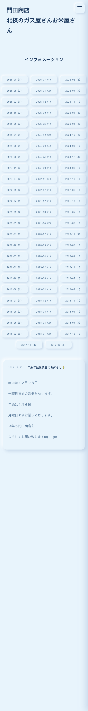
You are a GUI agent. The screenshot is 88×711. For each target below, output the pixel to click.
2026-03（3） (73, 90)
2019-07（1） (73, 278)
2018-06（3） (15, 322)
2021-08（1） (44, 212)
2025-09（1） (44, 112)
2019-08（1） (44, 278)
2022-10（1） (73, 179)
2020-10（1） (15, 245)
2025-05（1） (44, 123)
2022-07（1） (44, 190)
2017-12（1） (73, 333)
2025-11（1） (73, 101)
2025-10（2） (15, 112)
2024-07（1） (73, 145)
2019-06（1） (15, 289)
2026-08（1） (15, 79)
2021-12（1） (44, 201)
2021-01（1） (15, 234)
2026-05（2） (15, 90)
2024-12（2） (44, 134)
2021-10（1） (73, 201)
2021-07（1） (73, 212)
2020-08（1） (73, 245)
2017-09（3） (59, 344)
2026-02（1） (15, 101)
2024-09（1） (15, 145)
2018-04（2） (44, 322)
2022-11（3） (44, 179)
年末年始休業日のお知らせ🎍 (46, 367)
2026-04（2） (44, 90)
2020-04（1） (44, 256)
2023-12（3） (73, 156)
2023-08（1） (73, 167)
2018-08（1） (44, 311)
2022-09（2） (15, 190)
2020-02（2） (15, 267)
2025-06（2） (15, 123)
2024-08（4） (44, 145)
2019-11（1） (73, 267)
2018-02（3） (15, 333)
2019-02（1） (73, 289)
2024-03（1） (44, 156)
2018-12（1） (44, 300)
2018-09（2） (15, 311)
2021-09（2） (15, 212)
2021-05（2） (15, 223)
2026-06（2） (73, 79)
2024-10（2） (73, 134)
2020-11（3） (73, 234)
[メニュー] (80, 8)
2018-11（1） (73, 300)
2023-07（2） (15, 179)
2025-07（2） (73, 112)
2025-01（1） (15, 134)
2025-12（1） (44, 101)
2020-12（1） (44, 234)
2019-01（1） (15, 300)
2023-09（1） (44, 167)
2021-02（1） (73, 223)
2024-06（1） (15, 156)
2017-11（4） (29, 344)
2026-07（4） (44, 79)
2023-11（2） (15, 167)
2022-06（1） (73, 190)
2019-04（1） (44, 289)
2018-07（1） (73, 311)
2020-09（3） (44, 245)
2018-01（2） (44, 333)
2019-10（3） (15, 278)
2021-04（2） (44, 223)
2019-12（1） (44, 267)
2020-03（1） (73, 256)
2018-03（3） (73, 322)
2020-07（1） (15, 256)
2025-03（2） (73, 123)
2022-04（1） (15, 201)
